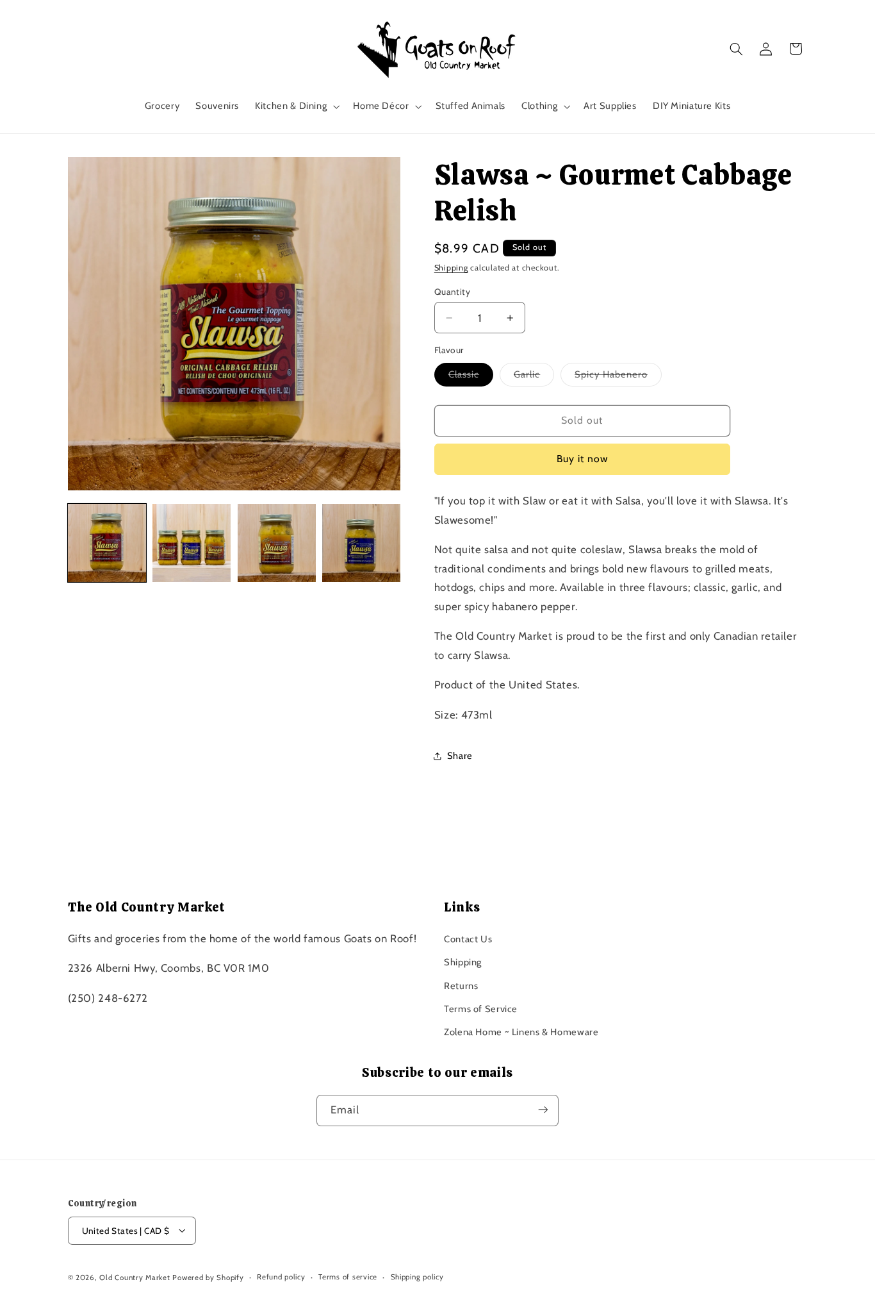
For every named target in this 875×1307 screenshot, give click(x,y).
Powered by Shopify (207, 1276)
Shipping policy (417, 1276)
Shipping (451, 267)
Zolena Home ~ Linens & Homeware (521, 1032)
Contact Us (468, 938)
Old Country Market (134, 1276)
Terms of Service (481, 1009)
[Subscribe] (543, 1110)
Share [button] (460, 756)
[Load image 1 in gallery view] (107, 543)
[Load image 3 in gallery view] (277, 543)
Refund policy (281, 1276)
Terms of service (347, 1276)
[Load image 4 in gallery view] (361, 543)
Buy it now (583, 459)
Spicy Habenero (618, 377)
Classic (470, 377)
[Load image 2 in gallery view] (191, 543)
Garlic (534, 377)
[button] (296, 106)
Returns (461, 985)
